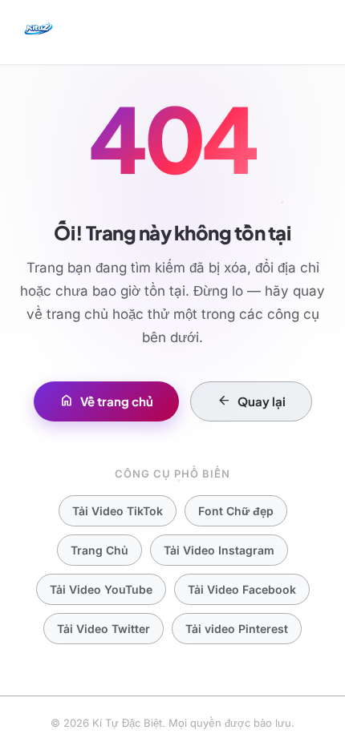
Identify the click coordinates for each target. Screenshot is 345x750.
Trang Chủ (99, 550)
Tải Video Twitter (103, 628)
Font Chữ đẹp (236, 511)
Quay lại (251, 401)
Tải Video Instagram (219, 550)
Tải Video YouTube (101, 589)
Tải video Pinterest (236, 628)
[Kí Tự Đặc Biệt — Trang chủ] (38, 32)
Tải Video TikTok (117, 511)
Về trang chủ (106, 401)
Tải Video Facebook (242, 589)
